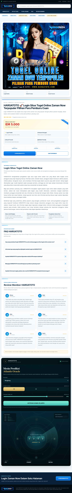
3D (36, 389)
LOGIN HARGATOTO (20, 153)
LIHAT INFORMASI (52, 153)
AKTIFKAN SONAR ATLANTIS (36, 403)
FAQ (32, 11)
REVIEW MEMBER (40, 11)
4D (14, 389)
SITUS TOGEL (15, 11)
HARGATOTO (6, 11)
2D (58, 389)
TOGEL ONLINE (24, 11)
